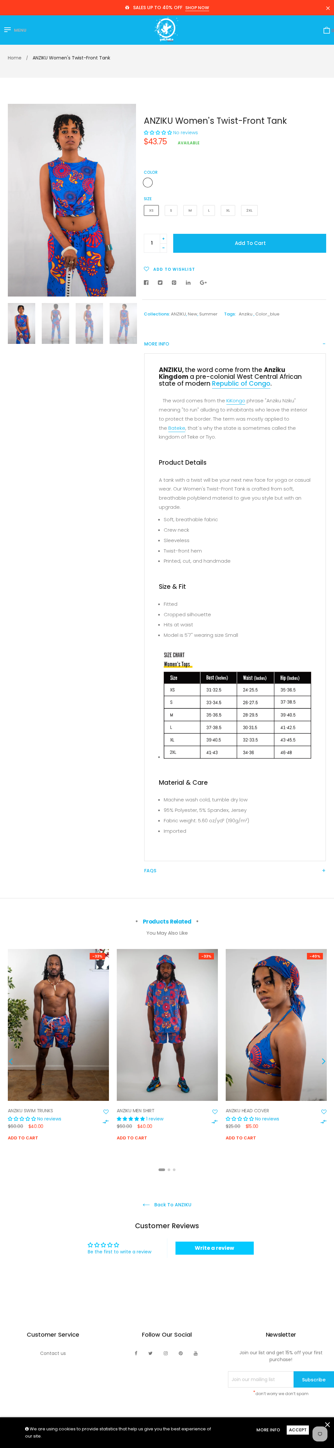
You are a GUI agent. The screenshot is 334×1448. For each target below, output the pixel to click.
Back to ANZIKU (172, 1204)
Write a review (214, 1248)
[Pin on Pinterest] (174, 283)
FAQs (150, 870)
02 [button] (169, 1169)
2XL (249, 210)
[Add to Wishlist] (106, 1112)
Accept (298, 1430)
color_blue (267, 314)
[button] (158, 132)
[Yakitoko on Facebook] (136, 1353)
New (192, 314)
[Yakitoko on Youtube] (196, 1353)
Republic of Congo (241, 383)
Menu (20, 30)
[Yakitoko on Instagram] (166, 1353)
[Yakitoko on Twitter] (150, 1353)
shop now (197, 8)
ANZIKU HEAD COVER (247, 1110)
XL (228, 210)
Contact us (53, 1353)
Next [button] (126, 200)
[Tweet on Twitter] (160, 283)
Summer (208, 314)
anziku (245, 314)
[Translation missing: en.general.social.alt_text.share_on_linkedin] (188, 283)
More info (156, 344)
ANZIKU (178, 314)
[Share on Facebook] (148, 283)
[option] (72, 200)
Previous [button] (17, 200)
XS (151, 210)
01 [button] (162, 1169)
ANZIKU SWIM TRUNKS (30, 1110)
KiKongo (235, 400)
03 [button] (174, 1169)
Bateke (176, 428)
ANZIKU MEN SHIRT (136, 1110)
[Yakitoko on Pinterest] (181, 1353)
